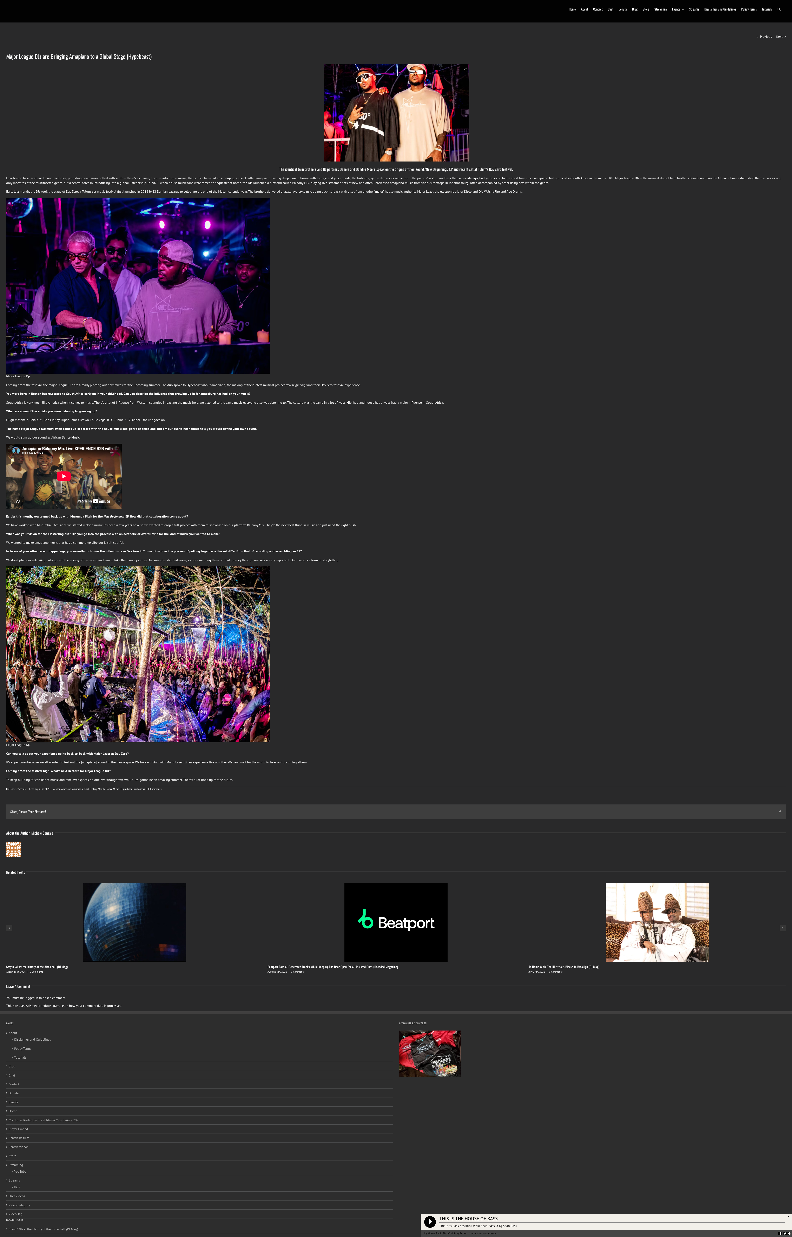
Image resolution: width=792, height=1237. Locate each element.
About (13, 1033)
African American (62, 788)
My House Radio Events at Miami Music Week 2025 (44, 1120)
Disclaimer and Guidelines (32, 1039)
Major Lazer (102, 753)
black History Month (94, 788)
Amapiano (77, 788)
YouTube (20, 1171)
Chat (12, 1075)
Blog (12, 1066)
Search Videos (18, 1147)
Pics (17, 1187)
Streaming (16, 1165)
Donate (14, 1093)
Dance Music (112, 788)
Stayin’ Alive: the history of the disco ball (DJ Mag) (37, 966)
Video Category (19, 1205)
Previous (766, 36)
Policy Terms (22, 1048)
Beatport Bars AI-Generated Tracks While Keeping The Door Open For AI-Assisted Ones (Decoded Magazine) (333, 966)
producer (127, 788)
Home (13, 1111)
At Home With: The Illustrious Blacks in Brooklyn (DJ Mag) (564, 966)
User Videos (17, 1196)
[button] (779, 8)
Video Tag (15, 1214)
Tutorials (20, 1057)
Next (779, 36)
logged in (31, 998)
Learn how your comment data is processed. (91, 1006)
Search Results (19, 1138)
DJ (121, 788)
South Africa (139, 788)
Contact (14, 1084)
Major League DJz (627, 178)
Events (13, 1102)
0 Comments (154, 788)
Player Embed (18, 1129)
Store (12, 1156)
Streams (14, 1180)
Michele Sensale (18, 788)
